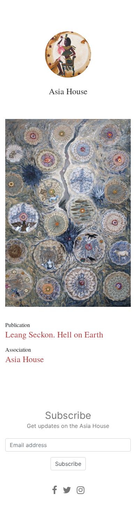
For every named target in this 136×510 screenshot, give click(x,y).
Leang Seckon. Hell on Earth (54, 334)
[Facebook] (54, 490)
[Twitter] (67, 490)
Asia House (68, 91)
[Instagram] (80, 490)
